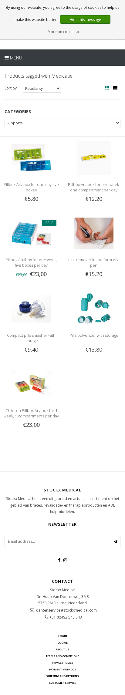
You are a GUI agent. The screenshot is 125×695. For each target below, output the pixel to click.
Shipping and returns (62, 676)
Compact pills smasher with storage (31, 337)
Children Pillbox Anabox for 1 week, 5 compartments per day (31, 413)
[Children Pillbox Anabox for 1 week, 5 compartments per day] (31, 383)
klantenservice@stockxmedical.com (66, 610)
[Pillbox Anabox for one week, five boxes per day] (31, 232)
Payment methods (62, 669)
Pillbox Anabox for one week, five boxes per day (31, 262)
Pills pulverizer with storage (93, 335)
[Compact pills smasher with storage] (31, 308)
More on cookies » (63, 31)
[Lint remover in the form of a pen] (93, 232)
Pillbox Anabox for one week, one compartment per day (94, 187)
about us (62, 649)
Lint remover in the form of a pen (94, 262)
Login (62, 636)
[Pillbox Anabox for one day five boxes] (31, 157)
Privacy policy (62, 663)
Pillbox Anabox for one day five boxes (31, 187)
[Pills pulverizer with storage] (93, 308)
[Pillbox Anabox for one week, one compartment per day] (93, 157)
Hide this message (85, 19)
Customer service (62, 683)
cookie (62, 643)
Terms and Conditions (62, 656)
